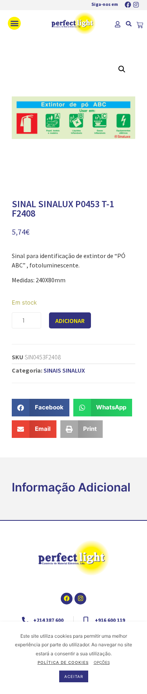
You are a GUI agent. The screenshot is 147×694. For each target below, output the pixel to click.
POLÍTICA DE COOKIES (63, 662)
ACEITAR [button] (73, 676)
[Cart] (139, 25)
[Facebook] (128, 5)
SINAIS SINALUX (64, 370)
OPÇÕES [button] (102, 662)
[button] (14, 23)
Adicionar (70, 321)
